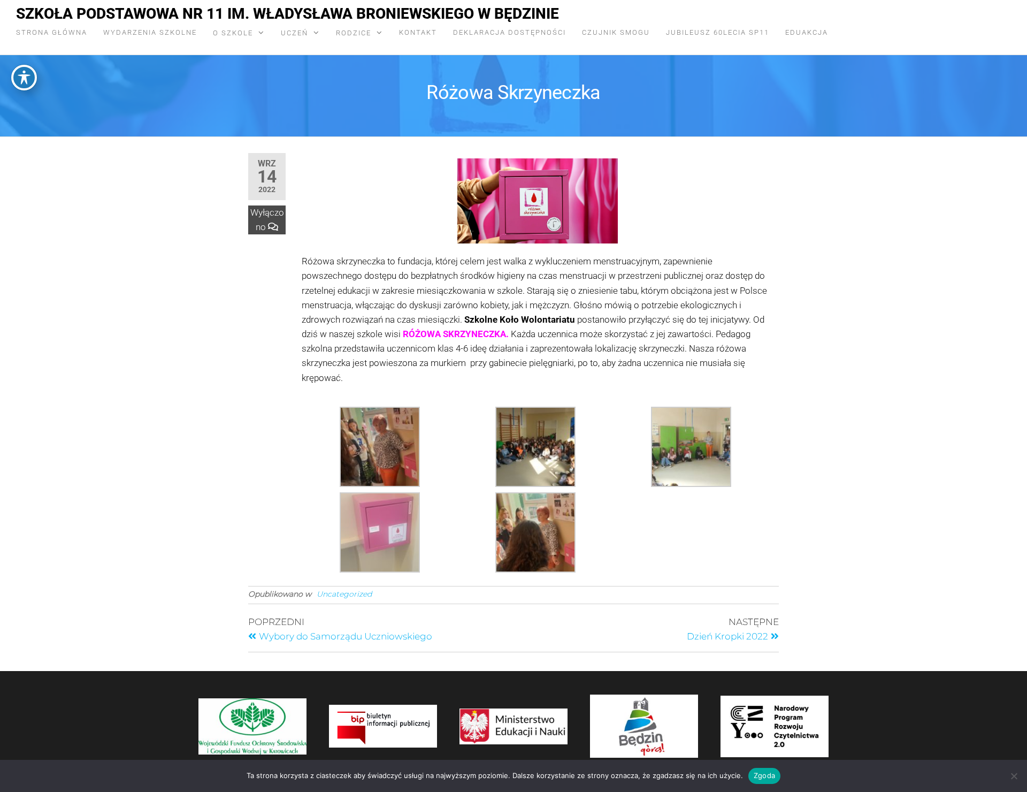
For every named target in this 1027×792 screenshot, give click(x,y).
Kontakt (418, 32)
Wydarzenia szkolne (150, 32)
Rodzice (353, 33)
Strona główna (51, 32)
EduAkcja (806, 32)
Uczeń (294, 33)
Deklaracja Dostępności (509, 32)
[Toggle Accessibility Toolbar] (24, 77)
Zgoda (764, 775)
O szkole (233, 33)
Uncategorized (344, 594)
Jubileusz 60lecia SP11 (717, 32)
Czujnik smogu (616, 32)
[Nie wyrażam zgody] (1013, 776)
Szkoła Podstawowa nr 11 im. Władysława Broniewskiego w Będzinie (287, 13)
